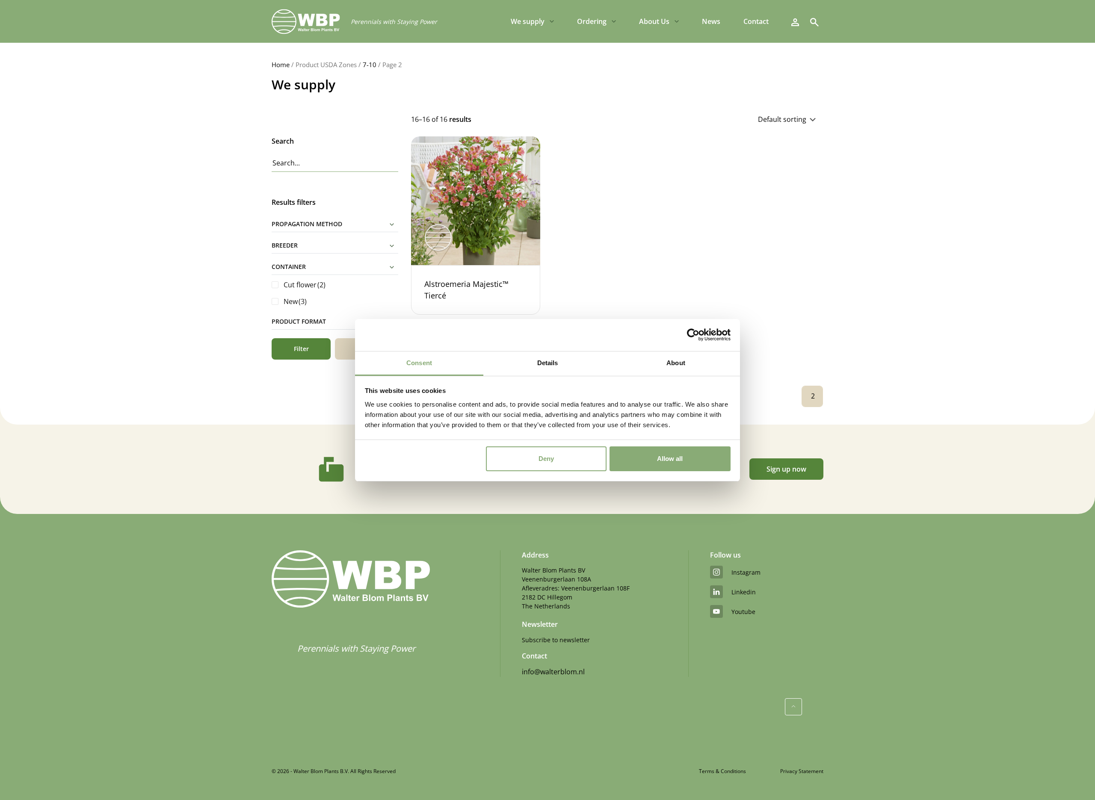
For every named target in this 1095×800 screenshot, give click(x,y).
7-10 (369, 64)
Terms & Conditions (722, 771)
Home (281, 64)
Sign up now (786, 469)
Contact (756, 21)
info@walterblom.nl (553, 671)
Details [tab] (547, 362)
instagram (746, 572)
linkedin (743, 592)
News (711, 21)
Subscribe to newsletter (556, 640)
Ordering (592, 21)
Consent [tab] (419, 362)
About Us (654, 21)
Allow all (670, 458)
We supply (528, 21)
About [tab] (675, 362)
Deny (546, 458)
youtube (743, 612)
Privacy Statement (801, 771)
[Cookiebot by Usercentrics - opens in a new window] (693, 334)
